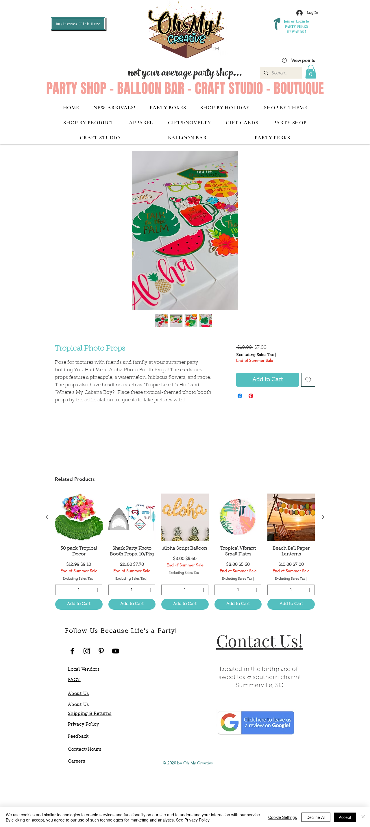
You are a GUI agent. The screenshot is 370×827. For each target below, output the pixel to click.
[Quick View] (79, 517)
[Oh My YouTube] (115, 651)
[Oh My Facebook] (72, 651)
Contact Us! (259, 640)
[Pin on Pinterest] (250, 395)
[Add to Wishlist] (308, 380)
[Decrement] (59, 590)
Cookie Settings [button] (282, 817)
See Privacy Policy (193, 820)
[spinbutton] (78, 590)
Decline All (315, 817)
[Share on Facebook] (239, 395)
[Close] (363, 817)
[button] (311, 72)
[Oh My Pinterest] (101, 651)
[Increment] (97, 590)
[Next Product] (323, 516)
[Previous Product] (46, 516)
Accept (345, 817)
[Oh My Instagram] (86, 651)
